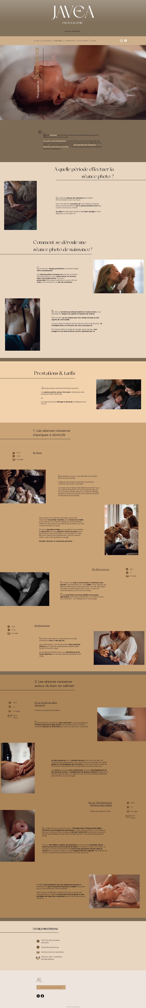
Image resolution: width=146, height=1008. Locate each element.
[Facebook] (125, 40)
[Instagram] (121, 40)
